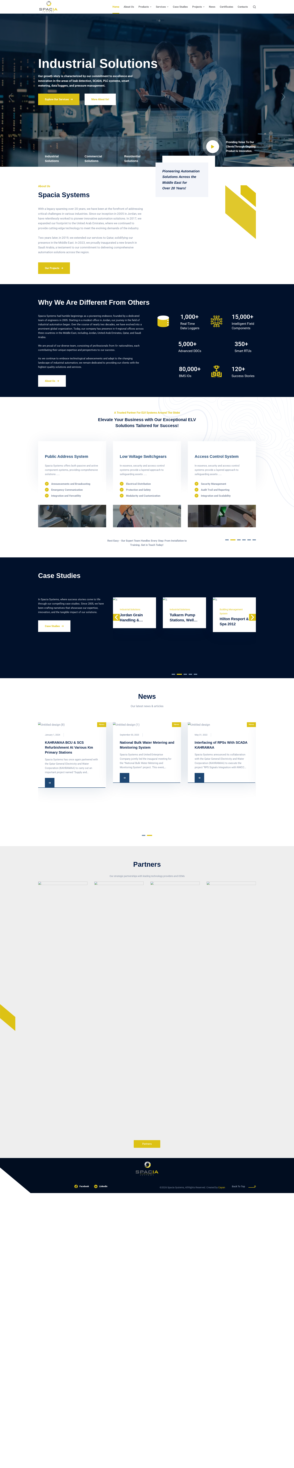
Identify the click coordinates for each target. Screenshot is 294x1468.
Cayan (221, 1187)
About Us (50, 380)
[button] (10, 97)
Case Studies (52, 626)
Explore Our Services (57, 106)
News (101, 724)
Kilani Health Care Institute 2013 (131, 624)
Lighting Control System (217, 456)
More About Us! (100, 106)
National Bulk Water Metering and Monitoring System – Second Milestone (147, 788)
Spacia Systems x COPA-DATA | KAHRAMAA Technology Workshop (70, 747)
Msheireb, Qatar (234, 654)
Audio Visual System (139, 456)
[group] (62, 1009)
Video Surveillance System (69, 456)
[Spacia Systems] (48, 7)
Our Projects (52, 268)
